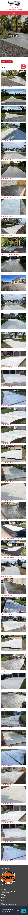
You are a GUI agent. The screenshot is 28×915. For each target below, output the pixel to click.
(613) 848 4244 (14, 7)
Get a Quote (23, 66)
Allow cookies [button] (23, 910)
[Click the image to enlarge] (13, 97)
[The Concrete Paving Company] (14, 3)
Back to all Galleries (7, 61)
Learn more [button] (8, 912)
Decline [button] (17, 910)
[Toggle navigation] (14, 13)
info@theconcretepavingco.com (14, 9)
